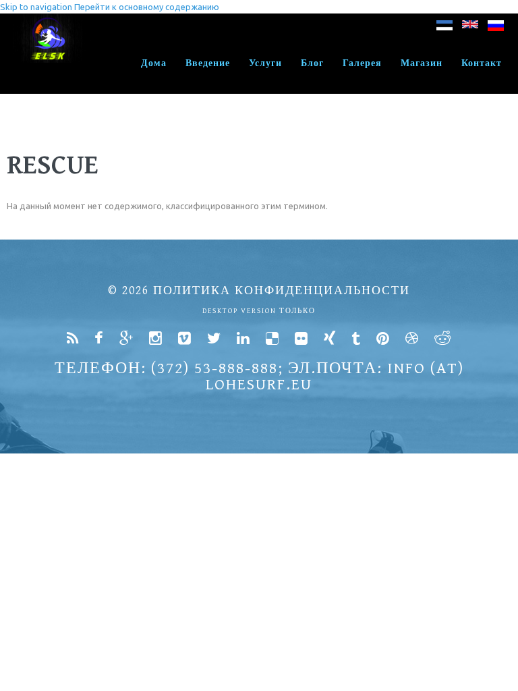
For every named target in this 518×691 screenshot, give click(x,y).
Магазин (421, 63)
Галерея (362, 63)
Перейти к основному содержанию (146, 6)
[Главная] (49, 20)
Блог (312, 63)
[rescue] (444, 28)
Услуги (265, 63)
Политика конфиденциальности (281, 290)
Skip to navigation (36, 6)
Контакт (481, 63)
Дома (154, 63)
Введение (207, 63)
